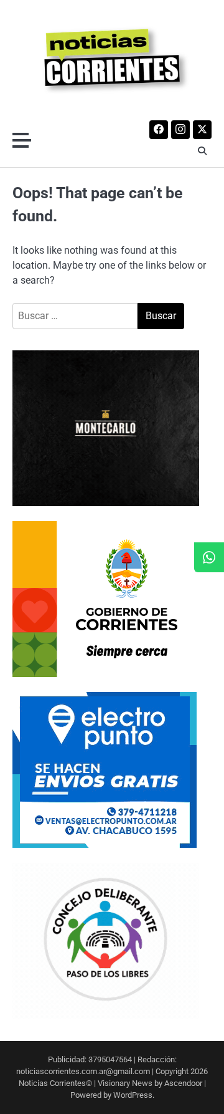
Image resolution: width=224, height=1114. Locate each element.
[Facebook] (158, 129)
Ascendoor (183, 1083)
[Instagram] (180, 129)
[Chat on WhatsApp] (209, 557)
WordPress (132, 1095)
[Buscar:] (75, 316)
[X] (202, 129)
